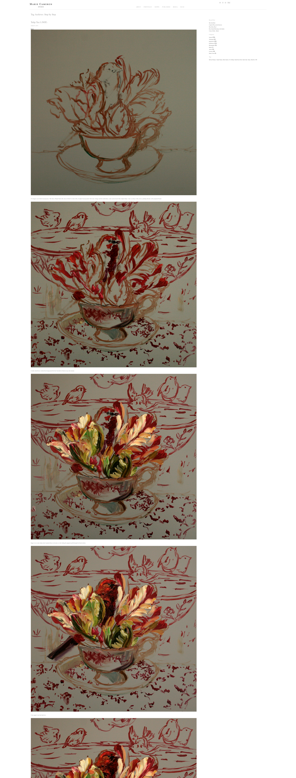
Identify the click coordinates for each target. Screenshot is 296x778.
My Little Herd (212, 23)
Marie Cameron (226, 59)
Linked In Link (225, 3)
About (138, 7)
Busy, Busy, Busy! (213, 27)
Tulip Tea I (253, 59)
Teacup (249, 59)
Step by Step (245, 59)
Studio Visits (211, 53)
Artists (210, 49)
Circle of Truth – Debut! (214, 31)
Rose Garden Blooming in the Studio (216, 29)
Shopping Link (228, 3)
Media (175, 7)
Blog (182, 7)
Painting (232, 59)
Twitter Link (220, 3)
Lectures (211, 51)
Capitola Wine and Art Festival (215, 25)
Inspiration (211, 41)
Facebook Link (223, 3)
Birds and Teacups (212, 59)
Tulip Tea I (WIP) (39, 22)
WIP (256, 59)
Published (166, 7)
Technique (211, 39)
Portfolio (148, 7)
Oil (229, 59)
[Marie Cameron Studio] (42, 7)
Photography (211, 45)
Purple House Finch (238, 59)
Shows (157, 7)
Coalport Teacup (219, 59)
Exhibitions (211, 43)
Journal (210, 37)
